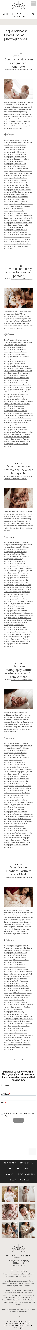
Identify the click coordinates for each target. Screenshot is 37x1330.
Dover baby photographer (23, 171)
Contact (25, 1180)
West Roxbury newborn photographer (17, 237)
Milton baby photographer (22, 192)
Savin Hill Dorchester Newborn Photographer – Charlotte (18, 61)
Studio (28, 1168)
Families (14, 1168)
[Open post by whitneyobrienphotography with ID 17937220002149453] (27, 1230)
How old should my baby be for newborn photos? (18, 272)
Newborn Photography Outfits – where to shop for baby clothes (18, 672)
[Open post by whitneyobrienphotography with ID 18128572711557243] (27, 1194)
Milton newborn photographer (14, 194)
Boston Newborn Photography (21, 69)
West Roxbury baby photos (23, 234)
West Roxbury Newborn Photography (17, 239)
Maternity (27, 1163)
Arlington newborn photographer (15, 142)
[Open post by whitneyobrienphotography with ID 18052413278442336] (27, 1212)
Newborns (10, 1163)
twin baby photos (20, 223)
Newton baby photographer (23, 204)
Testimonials (26, 1174)
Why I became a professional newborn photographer (18, 470)
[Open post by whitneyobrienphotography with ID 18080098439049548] (10, 1212)
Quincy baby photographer (23, 215)
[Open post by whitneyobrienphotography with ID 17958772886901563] (10, 1230)
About (10, 1174)
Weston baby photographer (13, 241)
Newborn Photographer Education (15, 479)
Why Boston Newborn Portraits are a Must (18, 871)
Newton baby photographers (14, 206)
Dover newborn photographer (14, 173)
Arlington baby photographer (18, 140)
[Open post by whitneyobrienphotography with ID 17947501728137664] (10, 1194)
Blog (13, 1180)
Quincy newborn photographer (14, 218)
